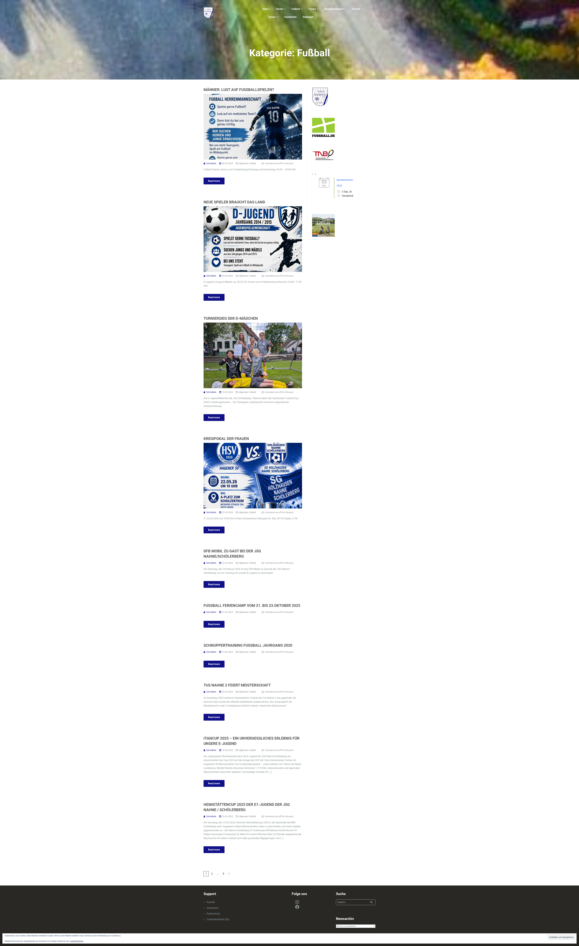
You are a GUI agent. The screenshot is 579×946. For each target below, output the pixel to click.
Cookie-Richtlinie (76, 941)
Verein (279, 9)
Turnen (312, 9)
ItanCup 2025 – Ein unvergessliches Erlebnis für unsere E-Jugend (251, 741)
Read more (214, 181)
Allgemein (243, 163)
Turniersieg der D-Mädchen (231, 318)
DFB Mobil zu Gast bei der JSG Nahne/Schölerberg (232, 554)
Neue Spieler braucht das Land (234, 202)
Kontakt (211, 902)
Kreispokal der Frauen (226, 438)
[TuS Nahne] (208, 12)
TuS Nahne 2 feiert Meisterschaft (237, 685)
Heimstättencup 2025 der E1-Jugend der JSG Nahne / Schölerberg (247, 807)
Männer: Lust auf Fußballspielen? (239, 90)
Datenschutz (213, 913)
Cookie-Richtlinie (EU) (218, 919)
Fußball (296, 9)
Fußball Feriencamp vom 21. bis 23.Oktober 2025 (252, 605)
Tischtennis (290, 17)
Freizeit (356, 9)
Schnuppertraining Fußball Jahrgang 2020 (248, 645)
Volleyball (308, 17)
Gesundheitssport (333, 9)
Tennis (272, 17)
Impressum (212, 907)
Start (265, 9)
